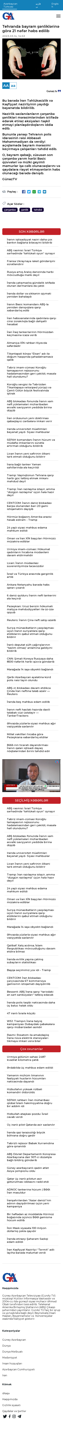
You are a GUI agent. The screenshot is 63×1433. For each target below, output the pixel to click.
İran (4, 1375)
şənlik (24, 209)
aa (13, 85)
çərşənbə (10, 209)
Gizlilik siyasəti (11, 1405)
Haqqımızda (9, 1399)
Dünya (6, 1345)
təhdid (38, 209)
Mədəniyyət (9, 1357)
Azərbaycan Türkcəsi (10, 5)
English (55, 5)
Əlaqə (6, 1393)
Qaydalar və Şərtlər (14, 1411)
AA (6, 85)
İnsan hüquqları (12, 1363)
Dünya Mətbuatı (12, 1351)
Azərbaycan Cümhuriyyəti (18, 1369)
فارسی (38, 5)
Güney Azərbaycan (14, 1339)
